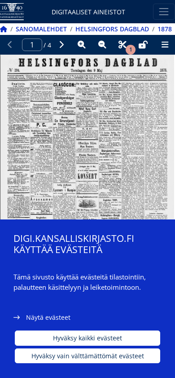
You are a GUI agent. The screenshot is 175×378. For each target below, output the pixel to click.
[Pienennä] (102, 45)
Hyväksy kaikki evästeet (87, 338)
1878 (165, 29)
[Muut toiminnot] (165, 45)
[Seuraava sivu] (61, 45)
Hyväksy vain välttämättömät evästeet (87, 356)
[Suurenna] (82, 45)
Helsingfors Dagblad (112, 29)
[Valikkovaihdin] (164, 11)
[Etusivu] (3, 29)
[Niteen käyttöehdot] (143, 45)
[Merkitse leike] (122, 45)
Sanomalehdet (41, 29)
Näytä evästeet (48, 317)
